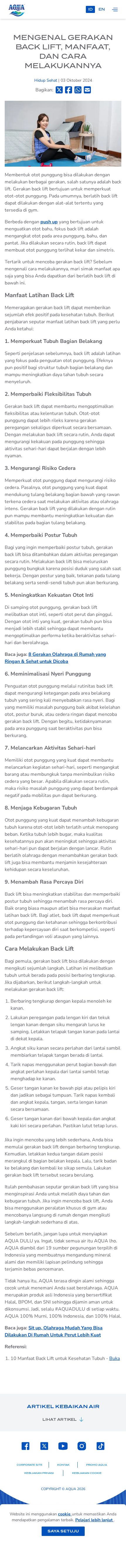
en (101, 9)
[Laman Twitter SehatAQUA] (44, 1446)
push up (49, 222)
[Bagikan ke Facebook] (68, 90)
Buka (114, 1358)
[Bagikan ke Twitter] (59, 90)
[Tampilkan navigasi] (115, 9)
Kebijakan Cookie (87, 1473)
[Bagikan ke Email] (87, 90)
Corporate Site (29, 1464)
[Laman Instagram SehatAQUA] (81, 1446)
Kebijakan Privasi (39, 1473)
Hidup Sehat (46, 80)
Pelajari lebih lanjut (94, 1520)
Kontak (63, 1464)
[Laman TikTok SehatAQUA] (100, 1446)
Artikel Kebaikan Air (63, 1406)
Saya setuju (63, 1531)
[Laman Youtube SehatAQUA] (63, 1446)
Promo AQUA (96, 1464)
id (90, 9)
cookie (65, 1514)
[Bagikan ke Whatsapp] (77, 90)
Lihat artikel (59, 1419)
